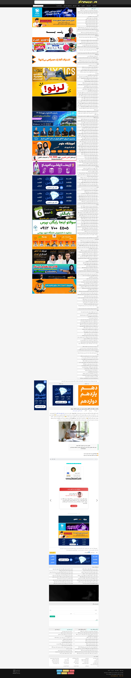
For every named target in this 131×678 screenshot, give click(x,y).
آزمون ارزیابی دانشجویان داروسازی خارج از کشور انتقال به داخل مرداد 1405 (87, 634)
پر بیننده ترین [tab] (69, 629)
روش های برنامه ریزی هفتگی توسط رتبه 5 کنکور (65, 634)
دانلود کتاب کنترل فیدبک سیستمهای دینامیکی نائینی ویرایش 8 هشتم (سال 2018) (86, 651)
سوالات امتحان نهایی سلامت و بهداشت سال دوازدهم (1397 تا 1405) (88, 146)
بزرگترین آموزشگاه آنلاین (75, 658)
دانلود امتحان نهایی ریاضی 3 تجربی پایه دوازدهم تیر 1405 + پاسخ (88, 179)
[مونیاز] (54, 133)
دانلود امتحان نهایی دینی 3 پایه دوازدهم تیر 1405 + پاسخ (90, 229)
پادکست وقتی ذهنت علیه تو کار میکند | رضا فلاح (91, 296)
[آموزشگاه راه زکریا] (54, 276)
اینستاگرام (58, 673)
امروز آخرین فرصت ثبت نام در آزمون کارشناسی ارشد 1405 (89, 356)
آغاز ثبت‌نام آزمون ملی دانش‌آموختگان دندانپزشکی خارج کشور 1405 (88, 111)
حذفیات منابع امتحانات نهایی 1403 (67, 640)
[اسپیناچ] (54, 168)
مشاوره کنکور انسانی (95, 663)
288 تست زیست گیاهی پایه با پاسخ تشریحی (91, 376)
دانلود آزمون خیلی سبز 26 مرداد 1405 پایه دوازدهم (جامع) (89, 40)
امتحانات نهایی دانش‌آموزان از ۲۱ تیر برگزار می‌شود (90, 302)
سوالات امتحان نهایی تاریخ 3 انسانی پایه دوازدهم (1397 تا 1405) (89, 141)
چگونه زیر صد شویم (69, 648)
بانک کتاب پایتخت (66, 660)
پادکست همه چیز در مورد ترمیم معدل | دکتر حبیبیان (90, 280)
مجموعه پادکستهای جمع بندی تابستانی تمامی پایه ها (90, 583)
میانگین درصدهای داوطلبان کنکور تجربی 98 (66, 653)
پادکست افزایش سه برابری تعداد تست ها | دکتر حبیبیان (65, 578)
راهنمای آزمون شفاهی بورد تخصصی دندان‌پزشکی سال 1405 (89, 177)
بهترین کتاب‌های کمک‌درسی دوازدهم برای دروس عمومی (90, 68)
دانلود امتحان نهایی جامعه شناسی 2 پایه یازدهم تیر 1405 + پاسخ (89, 144)
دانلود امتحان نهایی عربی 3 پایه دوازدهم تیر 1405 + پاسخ (90, 98)
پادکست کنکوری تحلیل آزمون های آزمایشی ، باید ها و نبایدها (64, 573)
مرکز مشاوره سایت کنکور (68, 5)
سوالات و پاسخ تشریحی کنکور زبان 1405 (92, 24)
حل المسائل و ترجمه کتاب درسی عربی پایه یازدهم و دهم (89, 188)
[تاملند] (73, 534)
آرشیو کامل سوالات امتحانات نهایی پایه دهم (91, 158)
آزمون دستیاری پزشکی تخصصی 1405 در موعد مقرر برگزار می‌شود (88, 195)
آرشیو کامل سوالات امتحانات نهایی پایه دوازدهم (91, 155)
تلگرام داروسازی (59, 670)
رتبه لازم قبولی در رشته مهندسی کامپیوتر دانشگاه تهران (90, 255)
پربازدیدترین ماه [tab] (82, 8)
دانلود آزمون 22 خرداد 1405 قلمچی (93, 316)
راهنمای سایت (117, 670)
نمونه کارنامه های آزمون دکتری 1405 (92, 176)
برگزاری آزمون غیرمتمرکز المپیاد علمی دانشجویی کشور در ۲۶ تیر (88, 362)
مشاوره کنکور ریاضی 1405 (55, 660)
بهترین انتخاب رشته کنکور (55, 659)
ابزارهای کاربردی (59, 5)
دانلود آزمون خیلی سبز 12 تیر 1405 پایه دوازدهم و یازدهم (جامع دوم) (88, 258)
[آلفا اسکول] (54, 59)
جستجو (34, 6)
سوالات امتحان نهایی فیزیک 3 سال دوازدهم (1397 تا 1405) (89, 152)
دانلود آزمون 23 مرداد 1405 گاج (93, 65)
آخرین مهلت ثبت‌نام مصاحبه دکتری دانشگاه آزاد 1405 (90, 346)
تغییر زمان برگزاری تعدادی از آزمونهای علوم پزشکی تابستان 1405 (88, 291)
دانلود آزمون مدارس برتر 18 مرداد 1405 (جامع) (91, 86)
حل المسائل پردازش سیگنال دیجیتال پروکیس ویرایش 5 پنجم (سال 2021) (87, 653)
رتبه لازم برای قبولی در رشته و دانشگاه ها (92, 261)
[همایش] (54, 256)
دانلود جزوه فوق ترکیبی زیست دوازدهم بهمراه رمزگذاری (90, 220)
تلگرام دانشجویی (64, 673)
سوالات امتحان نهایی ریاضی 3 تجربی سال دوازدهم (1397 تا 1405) (88, 215)
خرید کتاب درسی (66, 659)
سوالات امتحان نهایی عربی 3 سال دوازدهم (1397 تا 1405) (89, 182)
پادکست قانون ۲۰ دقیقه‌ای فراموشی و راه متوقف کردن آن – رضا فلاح (88, 575)
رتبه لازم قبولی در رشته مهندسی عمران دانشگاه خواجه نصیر (89, 340)
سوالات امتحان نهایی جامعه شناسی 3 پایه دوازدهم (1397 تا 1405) (88, 149)
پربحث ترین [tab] (57, 629)
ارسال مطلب (121, 670)
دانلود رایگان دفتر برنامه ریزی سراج (67, 645)
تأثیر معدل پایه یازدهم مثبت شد (93, 318)
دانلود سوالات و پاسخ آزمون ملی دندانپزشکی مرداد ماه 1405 (89, 10)
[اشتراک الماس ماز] (54, 182)
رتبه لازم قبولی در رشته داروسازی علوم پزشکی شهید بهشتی (89, 319)
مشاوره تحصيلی (75, 410)
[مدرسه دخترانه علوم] (54, 148)
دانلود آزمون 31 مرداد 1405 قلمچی (93, 16)
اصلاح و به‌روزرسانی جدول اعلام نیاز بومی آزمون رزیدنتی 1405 (89, 324)
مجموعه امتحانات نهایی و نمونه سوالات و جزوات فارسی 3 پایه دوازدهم (88, 226)
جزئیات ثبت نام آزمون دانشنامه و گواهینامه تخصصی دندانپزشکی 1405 (88, 212)
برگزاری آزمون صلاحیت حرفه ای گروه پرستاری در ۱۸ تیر (90, 357)
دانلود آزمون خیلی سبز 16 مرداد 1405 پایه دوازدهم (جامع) (89, 78)
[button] (50, 500)
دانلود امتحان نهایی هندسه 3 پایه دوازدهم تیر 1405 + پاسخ (89, 100)
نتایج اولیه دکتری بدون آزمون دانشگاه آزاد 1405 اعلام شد (89, 365)
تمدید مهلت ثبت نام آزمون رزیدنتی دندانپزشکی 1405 (90, 299)
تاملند (68, 658)
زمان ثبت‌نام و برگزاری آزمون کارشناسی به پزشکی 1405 (89, 201)
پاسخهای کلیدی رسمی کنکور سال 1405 (92, 18)
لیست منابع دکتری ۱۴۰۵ (56, 663)
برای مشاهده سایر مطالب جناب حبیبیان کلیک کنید (73, 463)
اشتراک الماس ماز (66, 663)
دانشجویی (83, 5)
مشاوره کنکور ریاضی (95, 658)
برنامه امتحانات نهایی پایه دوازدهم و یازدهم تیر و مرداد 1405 (89, 250)
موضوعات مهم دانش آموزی (89, 381)
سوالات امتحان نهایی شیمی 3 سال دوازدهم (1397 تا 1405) (89, 139)
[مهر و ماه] (54, 12)
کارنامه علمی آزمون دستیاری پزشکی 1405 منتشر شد (90, 45)
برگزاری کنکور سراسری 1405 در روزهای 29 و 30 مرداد (90, 367)
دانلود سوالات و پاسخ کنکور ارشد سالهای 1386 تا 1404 (90, 228)
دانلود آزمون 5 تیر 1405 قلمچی (93, 277)
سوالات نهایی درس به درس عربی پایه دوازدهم (91, 190)
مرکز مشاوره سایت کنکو (60, 413)
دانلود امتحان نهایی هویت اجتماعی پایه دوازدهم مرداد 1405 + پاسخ (88, 95)
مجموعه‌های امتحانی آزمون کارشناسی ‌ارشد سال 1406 (90, 288)
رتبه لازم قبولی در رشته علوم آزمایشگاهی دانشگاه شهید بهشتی (89, 326)
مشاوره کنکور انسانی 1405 (85, 659)
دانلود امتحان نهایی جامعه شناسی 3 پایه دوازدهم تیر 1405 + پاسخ (88, 133)
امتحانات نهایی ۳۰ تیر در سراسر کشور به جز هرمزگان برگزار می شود (88, 174)
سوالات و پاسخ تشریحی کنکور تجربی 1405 (92, 639)
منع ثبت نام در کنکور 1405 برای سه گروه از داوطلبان (90, 373)
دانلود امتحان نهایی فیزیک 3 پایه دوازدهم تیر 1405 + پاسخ (89, 122)
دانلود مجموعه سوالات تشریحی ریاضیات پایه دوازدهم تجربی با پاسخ (88, 297)
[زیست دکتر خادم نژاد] (54, 47)
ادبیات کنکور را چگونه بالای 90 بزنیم (67, 642)
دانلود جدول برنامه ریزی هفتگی (67, 639)
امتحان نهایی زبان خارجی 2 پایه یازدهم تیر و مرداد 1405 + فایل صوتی (88, 92)
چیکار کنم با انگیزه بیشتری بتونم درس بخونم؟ (70, 548)
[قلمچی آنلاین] (54, 158)
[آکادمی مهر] (54, 242)
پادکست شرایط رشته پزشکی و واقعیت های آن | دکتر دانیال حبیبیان (63, 581)
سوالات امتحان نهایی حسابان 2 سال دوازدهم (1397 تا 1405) (89, 217)
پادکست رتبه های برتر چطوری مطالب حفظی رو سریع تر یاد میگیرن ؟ (88, 581)
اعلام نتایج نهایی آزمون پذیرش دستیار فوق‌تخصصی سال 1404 (89, 378)
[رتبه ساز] (54, 32)
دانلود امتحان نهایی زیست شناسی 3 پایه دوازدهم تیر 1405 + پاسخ (88, 160)
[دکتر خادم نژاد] (54, 212)
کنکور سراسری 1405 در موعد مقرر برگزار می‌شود (90, 209)
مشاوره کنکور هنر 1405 (85, 663)
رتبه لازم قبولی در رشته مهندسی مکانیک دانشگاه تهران (90, 253)
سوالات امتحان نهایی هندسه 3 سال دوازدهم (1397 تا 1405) (89, 119)
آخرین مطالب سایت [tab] (93, 629)
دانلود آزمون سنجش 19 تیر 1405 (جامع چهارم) (91, 81)
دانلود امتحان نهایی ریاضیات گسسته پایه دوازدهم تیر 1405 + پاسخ (88, 147)
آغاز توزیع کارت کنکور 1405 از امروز (92, 56)
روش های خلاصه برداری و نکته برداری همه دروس (65, 650)
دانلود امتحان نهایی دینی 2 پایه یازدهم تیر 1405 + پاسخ (90, 138)
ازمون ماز (97, 659)
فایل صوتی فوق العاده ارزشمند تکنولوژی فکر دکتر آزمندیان (63, 651)
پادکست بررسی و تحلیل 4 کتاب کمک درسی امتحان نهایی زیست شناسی (62, 575)
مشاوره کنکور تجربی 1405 (85, 660)
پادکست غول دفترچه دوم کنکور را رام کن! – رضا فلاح (90, 573)
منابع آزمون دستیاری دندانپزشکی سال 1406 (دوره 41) (90, 127)
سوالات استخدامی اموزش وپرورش (54, 658)
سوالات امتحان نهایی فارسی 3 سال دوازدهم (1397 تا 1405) (89, 225)
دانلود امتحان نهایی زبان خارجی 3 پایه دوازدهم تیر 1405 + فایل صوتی (88, 135)
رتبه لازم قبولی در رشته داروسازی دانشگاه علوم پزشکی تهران (89, 256)
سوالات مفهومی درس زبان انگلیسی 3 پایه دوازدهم (90, 168)
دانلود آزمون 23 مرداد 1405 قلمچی (93, 75)
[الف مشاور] (54, 286)
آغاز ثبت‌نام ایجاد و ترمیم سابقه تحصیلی (92, 278)
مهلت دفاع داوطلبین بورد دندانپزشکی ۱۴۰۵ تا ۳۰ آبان (90, 275)
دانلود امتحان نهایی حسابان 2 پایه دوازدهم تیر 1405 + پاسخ (89, 206)
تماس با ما (112, 670)
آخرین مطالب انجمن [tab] (81, 629)
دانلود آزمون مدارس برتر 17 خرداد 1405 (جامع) (91, 332)
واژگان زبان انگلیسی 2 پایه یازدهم (93, 171)
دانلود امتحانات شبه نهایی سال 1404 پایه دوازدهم (91, 338)
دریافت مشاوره (73, 504)
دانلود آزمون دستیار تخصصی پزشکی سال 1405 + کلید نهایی (89, 70)
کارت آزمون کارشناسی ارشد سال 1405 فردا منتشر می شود (89, 242)
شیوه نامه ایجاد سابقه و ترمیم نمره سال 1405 (91, 231)
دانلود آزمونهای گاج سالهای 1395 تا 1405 (92, 266)
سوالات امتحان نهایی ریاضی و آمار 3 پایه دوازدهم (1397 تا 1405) (88, 199)
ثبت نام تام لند (77, 659)
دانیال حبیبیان (62, 548)
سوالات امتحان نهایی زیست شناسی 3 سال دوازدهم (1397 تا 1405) (88, 196)
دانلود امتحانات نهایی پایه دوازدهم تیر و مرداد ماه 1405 (90, 67)
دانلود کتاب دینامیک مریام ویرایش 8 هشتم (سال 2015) (90, 335)
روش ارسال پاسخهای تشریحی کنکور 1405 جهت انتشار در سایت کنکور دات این (86, 648)
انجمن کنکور (75, 5)
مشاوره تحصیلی (77, 660)
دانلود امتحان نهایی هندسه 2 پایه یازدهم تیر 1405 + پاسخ (90, 97)
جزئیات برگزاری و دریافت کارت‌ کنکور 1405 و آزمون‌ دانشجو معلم (88, 76)
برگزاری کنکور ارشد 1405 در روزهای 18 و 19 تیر (91, 368)
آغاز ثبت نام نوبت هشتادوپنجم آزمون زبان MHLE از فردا (90, 359)
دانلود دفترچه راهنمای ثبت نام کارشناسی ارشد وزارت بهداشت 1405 (88, 84)
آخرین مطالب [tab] (93, 8)
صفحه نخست (95, 381)
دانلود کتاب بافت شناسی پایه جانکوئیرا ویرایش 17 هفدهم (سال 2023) (88, 294)
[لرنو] (54, 89)
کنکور (73, 418)
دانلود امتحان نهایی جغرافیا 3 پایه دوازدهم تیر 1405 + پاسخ (89, 207)
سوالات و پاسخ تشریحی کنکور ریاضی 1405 (91, 21)
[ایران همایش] (54, 227)
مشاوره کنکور (77, 663)
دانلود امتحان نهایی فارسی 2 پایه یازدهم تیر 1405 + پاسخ (90, 223)
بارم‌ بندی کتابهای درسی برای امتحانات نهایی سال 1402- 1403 (63, 637)
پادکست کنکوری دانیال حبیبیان (80, 548)
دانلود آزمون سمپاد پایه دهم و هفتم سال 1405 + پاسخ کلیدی (89, 286)
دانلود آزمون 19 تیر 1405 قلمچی (93, 248)
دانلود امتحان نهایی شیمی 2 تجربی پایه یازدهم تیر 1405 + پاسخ (89, 130)
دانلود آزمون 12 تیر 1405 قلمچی (93, 259)
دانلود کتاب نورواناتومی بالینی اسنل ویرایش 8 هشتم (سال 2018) (88, 285)
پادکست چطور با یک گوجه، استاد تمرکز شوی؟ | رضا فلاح (90, 572)
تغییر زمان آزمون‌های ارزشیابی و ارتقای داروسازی (91, 269)
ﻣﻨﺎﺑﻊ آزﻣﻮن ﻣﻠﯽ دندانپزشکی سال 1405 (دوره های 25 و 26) (89, 106)
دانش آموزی (94, 5)
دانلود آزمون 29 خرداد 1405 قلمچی (93, 289)
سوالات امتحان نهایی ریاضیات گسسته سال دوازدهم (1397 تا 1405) (88, 198)
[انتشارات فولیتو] (54, 103)
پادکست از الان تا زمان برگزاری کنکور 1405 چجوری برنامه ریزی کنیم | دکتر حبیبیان (61, 572)
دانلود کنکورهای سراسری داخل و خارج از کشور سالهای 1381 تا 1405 (88, 27)
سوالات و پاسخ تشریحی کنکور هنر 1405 (92, 26)
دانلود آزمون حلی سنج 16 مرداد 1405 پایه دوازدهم (90, 87)
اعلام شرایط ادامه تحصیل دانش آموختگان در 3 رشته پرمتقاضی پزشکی (87, 337)
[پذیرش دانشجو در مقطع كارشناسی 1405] (54, 118)
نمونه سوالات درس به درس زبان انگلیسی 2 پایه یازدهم (90, 169)
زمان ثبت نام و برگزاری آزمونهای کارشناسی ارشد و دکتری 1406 (89, 43)
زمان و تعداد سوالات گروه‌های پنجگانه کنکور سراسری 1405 (89, 32)
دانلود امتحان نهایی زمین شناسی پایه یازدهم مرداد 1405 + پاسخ (89, 103)
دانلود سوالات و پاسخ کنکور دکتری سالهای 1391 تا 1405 (90, 267)
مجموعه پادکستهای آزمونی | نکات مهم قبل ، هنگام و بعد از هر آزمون (88, 578)
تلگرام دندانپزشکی (65, 670)
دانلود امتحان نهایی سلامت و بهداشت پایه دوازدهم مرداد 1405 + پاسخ (88, 105)
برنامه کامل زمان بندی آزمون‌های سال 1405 (91, 370)
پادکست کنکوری (83, 381)
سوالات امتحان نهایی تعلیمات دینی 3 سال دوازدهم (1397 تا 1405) (88, 245)
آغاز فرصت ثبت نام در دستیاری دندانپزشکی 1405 (91, 327)
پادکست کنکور (92, 548)
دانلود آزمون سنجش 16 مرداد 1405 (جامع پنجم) (91, 79)
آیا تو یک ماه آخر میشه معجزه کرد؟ (67, 631)
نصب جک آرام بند (96, 660)
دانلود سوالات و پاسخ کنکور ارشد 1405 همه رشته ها (90, 163)
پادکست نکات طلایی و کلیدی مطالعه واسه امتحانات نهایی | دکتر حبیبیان (88, 247)
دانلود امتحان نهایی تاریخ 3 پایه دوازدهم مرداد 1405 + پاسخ (89, 125)
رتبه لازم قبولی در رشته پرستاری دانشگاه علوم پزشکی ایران (89, 321)
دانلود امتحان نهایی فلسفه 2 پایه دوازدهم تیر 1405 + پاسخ (89, 136)
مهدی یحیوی (87, 658)
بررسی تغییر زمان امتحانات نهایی (93, 313)
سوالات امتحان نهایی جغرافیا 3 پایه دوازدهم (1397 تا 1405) (89, 218)
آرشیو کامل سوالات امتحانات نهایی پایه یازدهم (91, 157)
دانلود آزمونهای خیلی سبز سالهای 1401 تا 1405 (91, 264)
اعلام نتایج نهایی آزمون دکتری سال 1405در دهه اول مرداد (89, 193)
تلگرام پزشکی (72, 670)
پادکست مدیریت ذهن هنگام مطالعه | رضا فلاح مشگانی (90, 89)
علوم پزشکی (89, 5)
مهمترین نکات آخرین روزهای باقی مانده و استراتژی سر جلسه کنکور (63, 583)
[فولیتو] (54, 39)
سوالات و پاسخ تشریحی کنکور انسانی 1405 (91, 642)
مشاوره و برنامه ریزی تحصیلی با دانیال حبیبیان (83, 445)
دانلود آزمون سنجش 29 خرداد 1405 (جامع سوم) (91, 283)
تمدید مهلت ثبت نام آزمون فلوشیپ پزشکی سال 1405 (90, 329)
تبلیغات (79, 5)
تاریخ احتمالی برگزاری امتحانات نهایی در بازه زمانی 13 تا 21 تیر (89, 348)
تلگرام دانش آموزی (71, 673)
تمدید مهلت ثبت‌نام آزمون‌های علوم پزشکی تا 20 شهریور (90, 128)
